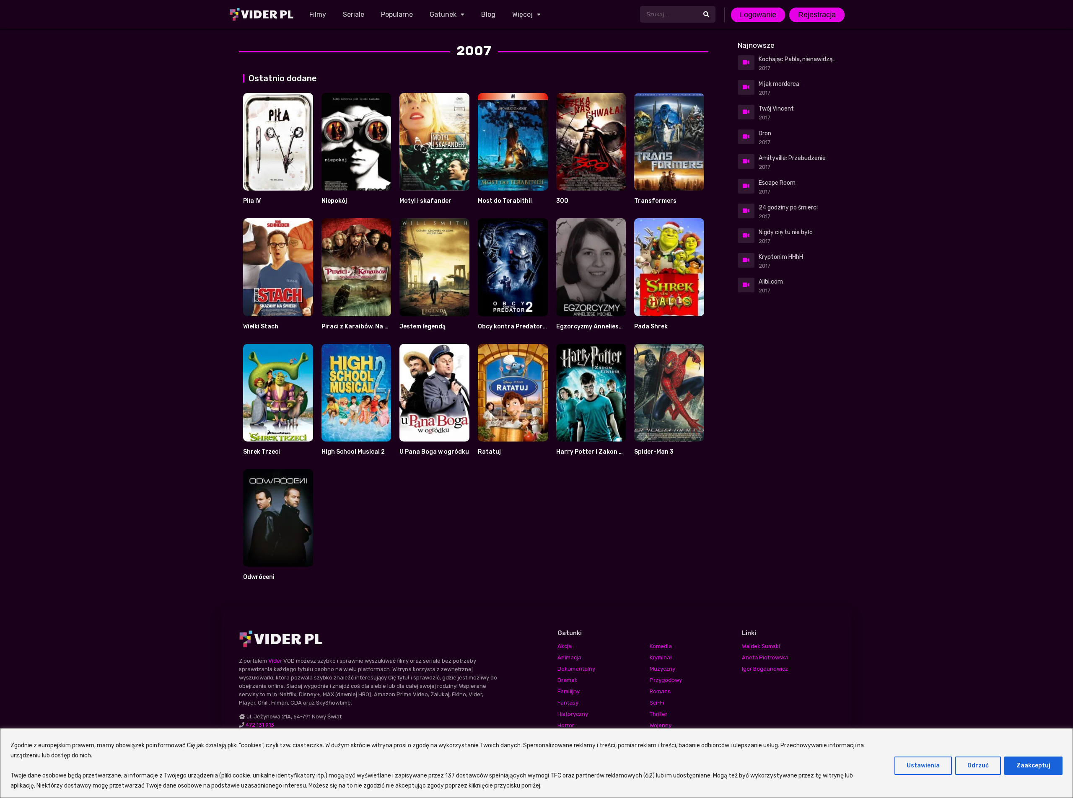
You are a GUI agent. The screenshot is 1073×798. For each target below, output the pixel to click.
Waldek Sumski (761, 646)
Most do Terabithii (505, 200)
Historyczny (572, 714)
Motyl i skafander (425, 200)
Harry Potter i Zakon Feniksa (599, 451)
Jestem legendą (422, 326)
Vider (275, 661)
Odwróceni (259, 577)
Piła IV (252, 200)
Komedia (661, 646)
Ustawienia (923, 765)
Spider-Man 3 (654, 451)
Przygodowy (666, 680)
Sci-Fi (657, 703)
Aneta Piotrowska (765, 657)
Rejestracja (817, 14)
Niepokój (334, 200)
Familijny (568, 691)
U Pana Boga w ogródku (434, 451)
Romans (660, 691)
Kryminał (661, 657)
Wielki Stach (260, 326)
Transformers (655, 200)
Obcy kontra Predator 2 (513, 326)
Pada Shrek (651, 326)
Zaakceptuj (1033, 765)
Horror (565, 725)
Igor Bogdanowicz (765, 669)
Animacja (569, 657)
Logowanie (758, 14)
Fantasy (567, 703)
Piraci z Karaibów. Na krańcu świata (373, 326)
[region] (536, 763)
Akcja (564, 646)
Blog (488, 14)
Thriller (658, 714)
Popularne (397, 14)
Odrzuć (978, 765)
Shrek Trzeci (261, 451)
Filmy (317, 14)
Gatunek (443, 14)
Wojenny (660, 725)
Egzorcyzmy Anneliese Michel (599, 326)
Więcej (522, 14)
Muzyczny (662, 669)
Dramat (567, 680)
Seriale (353, 14)
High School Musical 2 (353, 451)
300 (562, 200)
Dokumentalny (576, 669)
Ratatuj (489, 451)
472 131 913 (260, 725)
